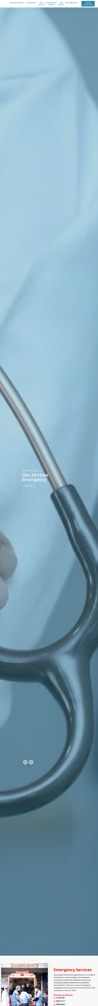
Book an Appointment (88, 4)
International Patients (51, 4)
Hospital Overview (16, 3)
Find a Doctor (41, 4)
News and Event (71, 3)
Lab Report (61, 4)
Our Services (31, 3)
